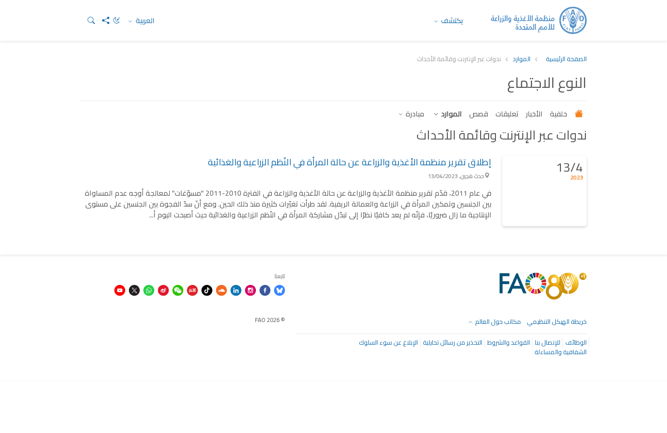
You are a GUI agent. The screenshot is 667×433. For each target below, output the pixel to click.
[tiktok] (206, 289)
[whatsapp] (148, 289)
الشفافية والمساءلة (561, 352)
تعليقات (507, 113)
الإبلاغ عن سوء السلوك (388, 342)
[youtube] (119, 289)
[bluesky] (279, 289)
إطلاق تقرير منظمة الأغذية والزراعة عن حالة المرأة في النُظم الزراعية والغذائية (349, 162)
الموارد (521, 59)
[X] (134, 289)
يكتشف (451, 20)
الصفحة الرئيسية (566, 59)
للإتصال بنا (547, 342)
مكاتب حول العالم (497, 321)
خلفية (558, 113)
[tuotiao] (192, 289)
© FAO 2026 (270, 319)
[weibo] (163, 289)
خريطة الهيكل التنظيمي (557, 321)
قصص (478, 113)
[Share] (102, 20)
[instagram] (250, 289)
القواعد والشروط (508, 342)
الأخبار (534, 113)
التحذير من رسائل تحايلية (452, 342)
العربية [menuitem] (144, 20)
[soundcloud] (221, 289)
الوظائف (576, 342)
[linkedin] (236, 289)
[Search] (87, 20)
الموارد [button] (450, 113)
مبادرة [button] (414, 113)
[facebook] (265, 289)
